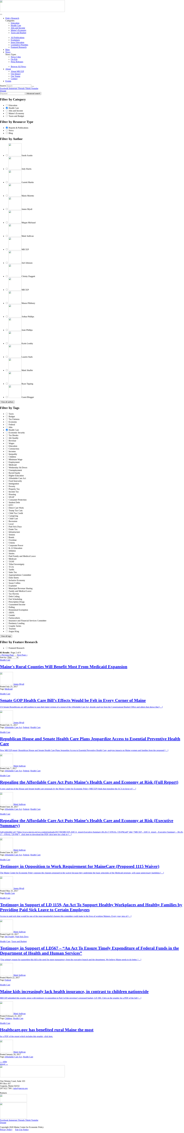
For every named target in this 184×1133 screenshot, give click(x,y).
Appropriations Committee (19, 575)
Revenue (12, 441)
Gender (12, 615)
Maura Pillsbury (28, 303)
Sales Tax (13, 572)
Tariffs (11, 569)
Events (8, 81)
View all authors (7, 402)
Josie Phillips (27, 330)
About (8, 69)
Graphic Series (15, 626)
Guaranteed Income (17, 604)
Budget (12, 416)
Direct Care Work (16, 508)
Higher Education (16, 475)
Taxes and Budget (16, 116)
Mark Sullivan (28, 236)
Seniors (12, 535)
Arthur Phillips (28, 316)
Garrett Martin (28, 182)
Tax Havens (14, 594)
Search (3, 86)
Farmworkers (14, 618)
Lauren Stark (27, 357)
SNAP (11, 497)
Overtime (13, 540)
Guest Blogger (28, 397)
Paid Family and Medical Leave (22, 556)
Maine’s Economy (16, 113)
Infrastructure (14, 532)
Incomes (12, 451)
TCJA (11, 567)
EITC (11, 505)
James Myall (27, 209)
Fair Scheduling (15, 599)
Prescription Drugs (17, 602)
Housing (12, 494)
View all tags (6, 636)
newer (4, 1064)
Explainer (13, 586)
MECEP (25, 249)
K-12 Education (15, 548)
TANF (11, 561)
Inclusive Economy (17, 580)
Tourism (12, 629)
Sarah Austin (27, 155)
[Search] (33, 86)
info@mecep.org (20, 1088)
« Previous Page (7, 655)
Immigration (14, 484)
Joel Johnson (27, 263)
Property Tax (14, 489)
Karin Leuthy (27, 343)
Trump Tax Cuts (15, 510)
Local (11, 524)
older (3, 1061)
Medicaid (13, 465)
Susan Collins (14, 583)
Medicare (13, 559)
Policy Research (12, 18)
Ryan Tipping (27, 384)
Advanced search (33, 94)
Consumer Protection (18, 500)
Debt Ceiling (14, 596)
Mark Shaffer (27, 370)
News (7, 52)
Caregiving (13, 516)
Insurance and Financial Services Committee (27, 620)
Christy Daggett (28, 276)
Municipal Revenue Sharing (20, 588)
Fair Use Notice (22, 1129)
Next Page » (22, 655)
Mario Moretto (28, 196)
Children (12, 457)
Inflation (12, 551)
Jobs (10, 427)
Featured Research (16, 648)
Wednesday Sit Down (18, 467)
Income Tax (14, 492)
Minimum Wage (15, 459)
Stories (11, 553)
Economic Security (17, 432)
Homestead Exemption (18, 610)
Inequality (13, 454)
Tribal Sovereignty (16, 564)
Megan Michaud (29, 222)
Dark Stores (14, 578)
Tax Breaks (13, 435)
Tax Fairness (14, 419)
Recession (13, 521)
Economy (13, 422)
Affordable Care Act (17, 478)
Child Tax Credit (16, 513)
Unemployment (15, 470)
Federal (12, 424)
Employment (14, 462)
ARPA (11, 612)
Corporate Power (16, 545)
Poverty (12, 486)
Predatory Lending (17, 623)
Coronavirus (14, 449)
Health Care (14, 108)
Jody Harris (26, 169)
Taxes (11, 414)
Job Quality (13, 438)
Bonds (11, 537)
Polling (12, 607)
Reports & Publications (18, 128)
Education (13, 105)
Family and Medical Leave (20, 591)
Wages (11, 443)
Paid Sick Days (15, 526)
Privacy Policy (6, 1129)
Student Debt (14, 502)
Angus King (13, 631)
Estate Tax (13, 529)
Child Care (13, 518)
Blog (7, 49)
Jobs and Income (16, 111)
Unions (12, 543)
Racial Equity (14, 473)
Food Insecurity (15, 481)
